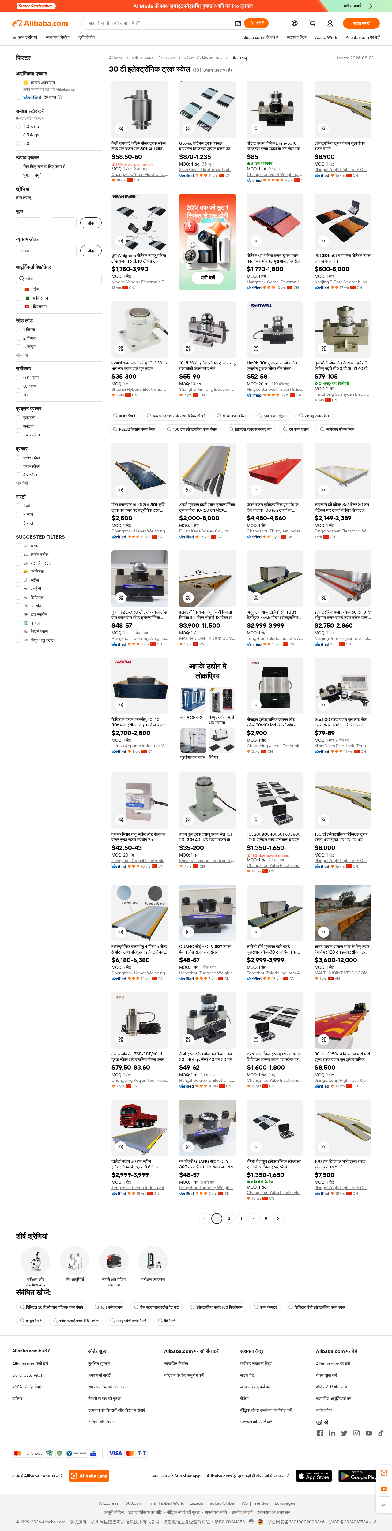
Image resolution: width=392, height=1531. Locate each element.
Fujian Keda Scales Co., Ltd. (204, 530)
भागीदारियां (324, 1410)
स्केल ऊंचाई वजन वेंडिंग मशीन (79, 1321)
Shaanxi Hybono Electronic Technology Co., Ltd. (139, 389)
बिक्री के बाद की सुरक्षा (104, 1398)
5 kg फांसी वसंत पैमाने (131, 1321)
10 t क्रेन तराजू (112, 1307)
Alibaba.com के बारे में (31, 1350)
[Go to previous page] (204, 1218)
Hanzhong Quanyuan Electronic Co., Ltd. (343, 394)
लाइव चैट (247, 1375)
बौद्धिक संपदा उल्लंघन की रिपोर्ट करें (266, 1410)
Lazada (196, 1503)
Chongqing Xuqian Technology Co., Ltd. (275, 745)
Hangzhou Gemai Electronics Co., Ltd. (275, 281)
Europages (285, 1503)
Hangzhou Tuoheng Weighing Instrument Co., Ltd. (139, 638)
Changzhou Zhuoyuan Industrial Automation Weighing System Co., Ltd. (275, 530)
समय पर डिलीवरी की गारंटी (108, 1386)
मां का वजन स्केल (234, 416)
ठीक (91, 223)
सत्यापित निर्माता (176, 1363)
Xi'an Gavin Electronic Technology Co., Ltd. (207, 169)
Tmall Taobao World (166, 1503)
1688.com (133, 1503)
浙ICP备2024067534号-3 (352, 1521)
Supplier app (187, 1475)
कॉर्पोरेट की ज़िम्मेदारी (27, 1386)
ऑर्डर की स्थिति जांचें (331, 1386)
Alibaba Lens (37, 1475)
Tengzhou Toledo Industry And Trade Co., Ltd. (275, 638)
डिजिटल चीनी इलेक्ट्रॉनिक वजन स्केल (320, 1307)
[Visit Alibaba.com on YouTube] (368, 1433)
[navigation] (59, 639)
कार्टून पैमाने (34, 1321)
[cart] (313, 24)
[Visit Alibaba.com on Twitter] (344, 1433)
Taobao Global (221, 1503)
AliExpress (109, 1503)
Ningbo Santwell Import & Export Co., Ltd (275, 389)
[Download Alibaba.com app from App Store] (314, 1476)
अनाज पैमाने (127, 416)
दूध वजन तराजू (298, 429)
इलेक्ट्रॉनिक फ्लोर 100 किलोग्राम (219, 1307)
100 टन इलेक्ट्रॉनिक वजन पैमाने (195, 429)
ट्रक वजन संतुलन (275, 416)
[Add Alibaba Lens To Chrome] (89, 1476)
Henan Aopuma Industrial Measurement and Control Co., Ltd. (139, 745)
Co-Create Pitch (27, 1375)
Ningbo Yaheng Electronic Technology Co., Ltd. (139, 281)
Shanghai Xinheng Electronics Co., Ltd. (207, 389)
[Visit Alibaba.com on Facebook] (319, 1433)
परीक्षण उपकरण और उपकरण (153, 57)
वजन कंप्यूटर (268, 1307)
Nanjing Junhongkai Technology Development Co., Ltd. (343, 638)
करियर (17, 1398)
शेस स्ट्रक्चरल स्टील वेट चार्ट (159, 1307)
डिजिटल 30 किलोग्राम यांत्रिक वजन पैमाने (54, 1307)
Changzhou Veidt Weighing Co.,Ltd (275, 174)
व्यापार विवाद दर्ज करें (255, 1386)
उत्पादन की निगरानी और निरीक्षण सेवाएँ (116, 1410)
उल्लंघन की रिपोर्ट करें (256, 1421)
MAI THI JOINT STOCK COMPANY (207, 638)
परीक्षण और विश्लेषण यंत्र (203, 57)
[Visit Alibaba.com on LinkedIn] (332, 1433)
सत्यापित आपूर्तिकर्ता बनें (333, 1398)
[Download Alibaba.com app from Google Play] (359, 1476)
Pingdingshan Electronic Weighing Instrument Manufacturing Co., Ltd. (343, 530)
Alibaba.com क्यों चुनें (30, 1363)
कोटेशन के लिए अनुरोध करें (184, 1375)
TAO (244, 1503)
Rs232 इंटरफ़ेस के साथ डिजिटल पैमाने (179, 416)
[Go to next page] (278, 1218)
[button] (238, 23)
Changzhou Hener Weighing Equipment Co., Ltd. (139, 530)
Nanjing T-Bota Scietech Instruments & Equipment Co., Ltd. (343, 281)
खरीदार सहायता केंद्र (256, 1363)
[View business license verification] (251, 1522)
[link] (384, 1473)
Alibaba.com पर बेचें (333, 1363)
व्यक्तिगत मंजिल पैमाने (340, 429)
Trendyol (261, 1503)
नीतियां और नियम (101, 1421)
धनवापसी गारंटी (99, 1375)
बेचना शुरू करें (326, 1375)
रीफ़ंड (244, 1398)
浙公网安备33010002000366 (296, 1521)
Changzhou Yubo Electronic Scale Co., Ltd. (139, 174)
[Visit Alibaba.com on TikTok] (381, 1433)
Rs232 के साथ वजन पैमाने (137, 429)
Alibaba (116, 57)
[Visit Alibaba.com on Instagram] (356, 1433)
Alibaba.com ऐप (222, 1475)
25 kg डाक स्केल (317, 416)
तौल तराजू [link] (239, 57)
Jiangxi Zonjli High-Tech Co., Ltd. (343, 169)
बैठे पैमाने (169, 1321)
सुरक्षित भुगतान (99, 1363)
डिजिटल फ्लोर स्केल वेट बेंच (253, 429)
